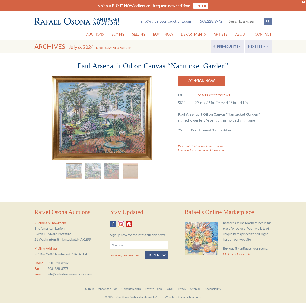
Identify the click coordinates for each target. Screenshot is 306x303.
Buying (118, 34)
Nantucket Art (219, 95)
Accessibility (213, 289)
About (241, 34)
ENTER (200, 6)
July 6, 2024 (100, 47)
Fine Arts (201, 95)
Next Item (256, 46)
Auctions (95, 34)
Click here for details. (237, 254)
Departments (193, 34)
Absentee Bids (107, 289)
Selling (139, 34)
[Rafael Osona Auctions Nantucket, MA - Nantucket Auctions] (77, 21)
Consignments (131, 289)
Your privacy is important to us (124, 255)
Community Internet (189, 296)
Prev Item (229, 46)
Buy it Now (163, 34)
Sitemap (195, 289)
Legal (169, 289)
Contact (263, 34)
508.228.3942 (211, 21)
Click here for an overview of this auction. (202, 150)
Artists (221, 34)
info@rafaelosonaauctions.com (165, 21)
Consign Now (201, 81)
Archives (49, 46)
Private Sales (153, 289)
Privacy (181, 289)
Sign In (89, 289)
